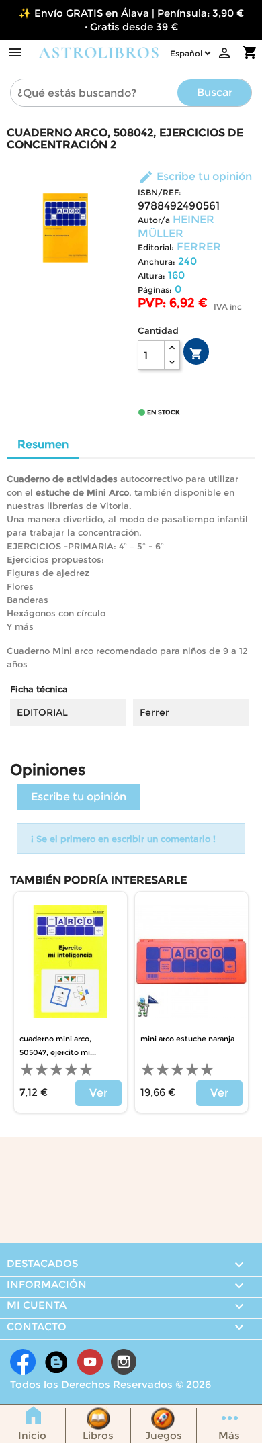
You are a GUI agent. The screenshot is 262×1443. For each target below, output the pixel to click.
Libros (98, 1435)
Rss (56, 1362)
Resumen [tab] (43, 444)
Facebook (23, 1362)
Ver (98, 1092)
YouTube (90, 1362)
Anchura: (156, 261)
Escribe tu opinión (195, 176)
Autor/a (154, 220)
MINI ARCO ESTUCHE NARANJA (187, 1038)
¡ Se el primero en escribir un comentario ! (123, 838)
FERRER (199, 246)
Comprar (196, 354)
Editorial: (156, 247)
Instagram (123, 1362)
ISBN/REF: (159, 192)
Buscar (214, 92)
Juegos (163, 1435)
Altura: (151, 275)
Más (229, 1435)
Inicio (32, 1435)
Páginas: (155, 289)
